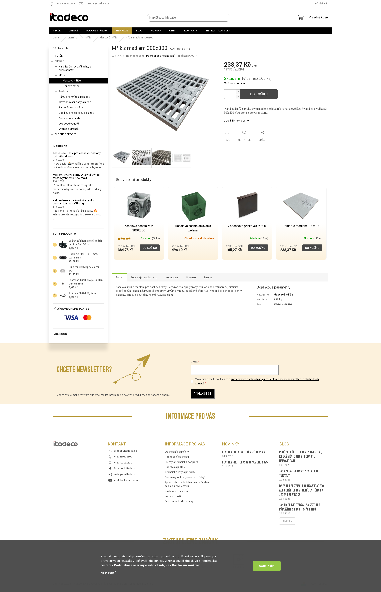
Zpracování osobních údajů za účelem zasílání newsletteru (187, 484)
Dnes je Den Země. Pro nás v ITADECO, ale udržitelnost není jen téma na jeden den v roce (302, 490)
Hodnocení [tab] (172, 277)
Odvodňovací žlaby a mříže (75, 102)
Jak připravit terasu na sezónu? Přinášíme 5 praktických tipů (299, 507)
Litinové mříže (71, 86)
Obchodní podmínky (177, 452)
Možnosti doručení (235, 83)
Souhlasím (267, 566)
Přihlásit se (202, 393)
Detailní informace (235, 121)
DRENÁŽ (59, 61)
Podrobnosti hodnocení (160, 56)
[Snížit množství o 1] (238, 96)
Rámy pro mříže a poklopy (74, 97)
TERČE (59, 56)
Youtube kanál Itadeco (127, 480)
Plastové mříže (72, 81)
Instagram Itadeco (125, 474)
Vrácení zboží (173, 496)
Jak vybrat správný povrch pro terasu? (299, 473)
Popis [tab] (119, 277)
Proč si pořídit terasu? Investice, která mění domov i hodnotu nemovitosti (300, 456)
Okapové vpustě (69, 124)
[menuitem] (57, 30)
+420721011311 (123, 463)
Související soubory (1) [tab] (144, 277)
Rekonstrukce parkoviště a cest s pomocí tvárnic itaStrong (73, 202)
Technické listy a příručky (180, 472)
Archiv (287, 521)
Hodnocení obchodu (177, 457)
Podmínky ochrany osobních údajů (185, 477)
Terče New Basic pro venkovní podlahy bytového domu (77, 155)
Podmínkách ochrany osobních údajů (140, 565)
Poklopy (64, 91)
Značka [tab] (208, 277)
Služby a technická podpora (181, 462)
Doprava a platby (175, 467)
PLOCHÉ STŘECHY (65, 134)
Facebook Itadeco (125, 468)
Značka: (187, 56)
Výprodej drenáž (69, 129)
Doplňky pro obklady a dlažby (76, 113)
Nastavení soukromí (186, 565)
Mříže (62, 75)
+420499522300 (123, 457)
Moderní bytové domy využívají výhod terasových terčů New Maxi (76, 176)
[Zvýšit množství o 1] (238, 91)
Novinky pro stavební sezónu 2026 (243, 452)
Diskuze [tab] (191, 277)
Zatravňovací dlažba (71, 108)
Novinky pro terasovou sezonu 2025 (245, 462)
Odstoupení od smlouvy (179, 502)
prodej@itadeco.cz (125, 451)
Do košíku (259, 94)
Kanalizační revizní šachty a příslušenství (75, 68)
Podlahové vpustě (70, 118)
